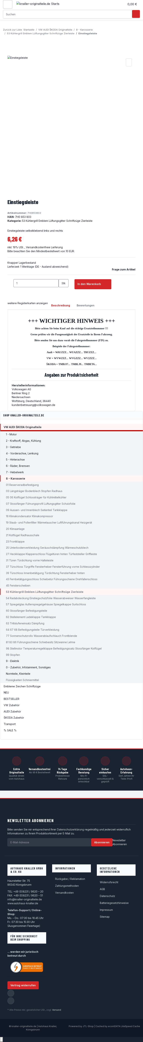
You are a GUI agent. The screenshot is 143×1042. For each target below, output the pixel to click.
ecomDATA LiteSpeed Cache (124, 1026)
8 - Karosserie (15, 478)
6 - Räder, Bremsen (18, 465)
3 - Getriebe (13, 447)
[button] (121, 4)
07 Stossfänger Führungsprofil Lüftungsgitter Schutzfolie (40, 503)
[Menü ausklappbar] (7, 4)
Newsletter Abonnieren (119, 842)
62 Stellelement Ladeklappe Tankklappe (31, 617)
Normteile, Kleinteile (18, 673)
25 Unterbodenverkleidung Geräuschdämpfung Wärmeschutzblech (47, 547)
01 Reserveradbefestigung (22, 484)
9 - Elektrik (12, 661)
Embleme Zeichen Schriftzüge (22, 686)
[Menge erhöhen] (62, 291)
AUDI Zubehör (12, 711)
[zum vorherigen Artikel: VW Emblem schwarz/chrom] (6, 39)
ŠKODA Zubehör (14, 717)
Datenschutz (107, 896)
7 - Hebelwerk (15, 472)
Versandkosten (64, 892)
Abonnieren (101, 842)
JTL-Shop (88, 1026)
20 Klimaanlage (15, 528)
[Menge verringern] (10, 283)
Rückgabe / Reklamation (70, 878)
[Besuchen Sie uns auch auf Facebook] (10, 993)
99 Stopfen (13, 654)
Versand (56, 1009)
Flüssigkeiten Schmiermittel (22, 680)
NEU (6, 692)
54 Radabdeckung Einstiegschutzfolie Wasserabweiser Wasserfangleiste (51, 598)
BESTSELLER (11, 698)
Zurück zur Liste (12, 29)
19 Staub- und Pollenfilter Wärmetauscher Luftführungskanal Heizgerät (49, 522)
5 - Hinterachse (15, 459)
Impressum (106, 909)
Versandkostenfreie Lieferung (44, 247)
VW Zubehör (12, 705)
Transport (10, 724)
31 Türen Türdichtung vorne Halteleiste (29, 560)
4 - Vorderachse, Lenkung (22, 453)
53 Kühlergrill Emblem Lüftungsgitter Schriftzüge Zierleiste (57, 220)
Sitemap (105, 916)
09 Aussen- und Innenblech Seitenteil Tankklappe (36, 510)
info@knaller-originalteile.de (24, 899)
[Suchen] (136, 14)
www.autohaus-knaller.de (22, 903)
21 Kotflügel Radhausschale (22, 535)
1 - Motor (11, 434)
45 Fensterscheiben (18, 585)
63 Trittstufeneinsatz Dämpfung (25, 623)
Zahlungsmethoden (67, 885)
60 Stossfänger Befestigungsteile (26, 610)
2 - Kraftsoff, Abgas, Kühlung (23, 440)
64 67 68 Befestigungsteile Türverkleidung (32, 629)
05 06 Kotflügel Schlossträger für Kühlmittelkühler (36, 497)
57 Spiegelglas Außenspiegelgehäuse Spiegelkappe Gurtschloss (46, 604)
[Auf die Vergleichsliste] (129, 62)
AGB (102, 889)
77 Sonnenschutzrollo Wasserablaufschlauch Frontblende (41, 635)
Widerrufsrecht (109, 882)
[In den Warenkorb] (10, 53)
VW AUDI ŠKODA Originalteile (23, 427)
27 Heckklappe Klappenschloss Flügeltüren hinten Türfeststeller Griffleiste (51, 554)
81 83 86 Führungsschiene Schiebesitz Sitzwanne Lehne (40, 642)
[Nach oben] (1, 1039)
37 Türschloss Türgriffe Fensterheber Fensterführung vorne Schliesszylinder (53, 566)
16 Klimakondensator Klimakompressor (29, 516)
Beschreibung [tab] (60, 305)
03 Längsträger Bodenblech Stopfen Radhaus (34, 491)
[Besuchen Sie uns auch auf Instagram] (10, 1000)
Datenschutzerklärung (70, 829)
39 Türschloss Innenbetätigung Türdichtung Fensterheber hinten (45, 573)
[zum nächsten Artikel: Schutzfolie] (13, 39)
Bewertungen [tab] (85, 305)
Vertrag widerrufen (23, 985)
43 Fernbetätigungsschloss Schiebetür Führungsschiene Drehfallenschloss (51, 579)
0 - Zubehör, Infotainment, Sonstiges (28, 667)
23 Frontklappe (15, 541)
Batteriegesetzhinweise (114, 902)
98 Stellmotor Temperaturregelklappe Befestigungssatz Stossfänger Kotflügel (54, 648)
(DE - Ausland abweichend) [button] (52, 266)
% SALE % (10, 730)
